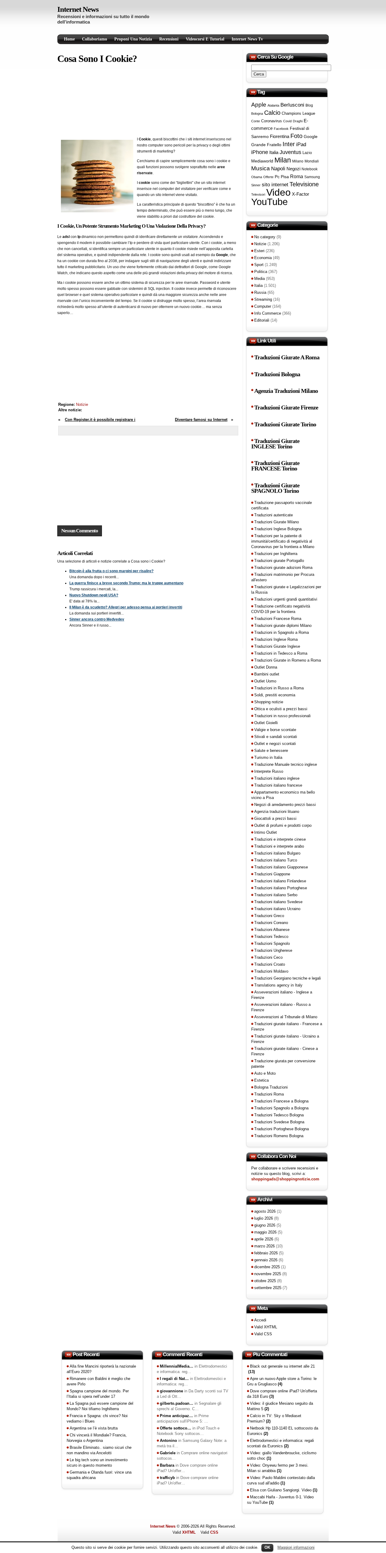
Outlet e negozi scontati (275, 743)
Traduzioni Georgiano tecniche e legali (287, 978)
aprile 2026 (263, 1239)
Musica (260, 168)
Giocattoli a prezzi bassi (275, 818)
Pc (277, 177)
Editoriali (261, 320)
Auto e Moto (265, 1073)
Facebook (281, 128)
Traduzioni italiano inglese (276, 778)
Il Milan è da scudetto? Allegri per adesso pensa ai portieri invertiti (125, 607)
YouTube (269, 202)
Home (69, 39)
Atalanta (273, 105)
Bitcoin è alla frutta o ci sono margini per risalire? (111, 571)
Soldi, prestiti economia (274, 695)
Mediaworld (262, 161)
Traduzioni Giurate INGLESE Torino (275, 444)
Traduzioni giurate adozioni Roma (283, 567)
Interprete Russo (268, 771)
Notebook (310, 169)
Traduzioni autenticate (273, 515)
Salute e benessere (271, 750)
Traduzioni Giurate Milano (276, 522)
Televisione (304, 184)
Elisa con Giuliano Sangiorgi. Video (283, 1490)
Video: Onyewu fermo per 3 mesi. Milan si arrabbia (277, 1468)
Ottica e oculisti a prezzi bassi (280, 709)
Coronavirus (271, 121)
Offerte (268, 177)
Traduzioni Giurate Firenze (286, 407)
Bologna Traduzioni (271, 1087)
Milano (297, 161)
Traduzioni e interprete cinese (280, 839)
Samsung (312, 177)
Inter (289, 144)
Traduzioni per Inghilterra (275, 553)
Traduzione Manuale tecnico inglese (285, 764)
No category (264, 237)
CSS (214, 1532)
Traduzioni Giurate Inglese (277, 646)
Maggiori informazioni (296, 1547)
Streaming (263, 299)
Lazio (307, 153)
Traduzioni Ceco (268, 957)
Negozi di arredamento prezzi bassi (285, 804)
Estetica (261, 1080)
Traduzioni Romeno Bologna (278, 1136)
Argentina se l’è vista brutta (94, 1428)
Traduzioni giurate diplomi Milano (283, 625)
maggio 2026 (265, 1232)
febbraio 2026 (266, 1253)
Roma (296, 176)
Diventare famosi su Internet (201, 419)
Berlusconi (292, 105)
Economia (263, 257)
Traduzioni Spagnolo (272, 943)
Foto (296, 136)
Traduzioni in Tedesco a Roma (280, 653)
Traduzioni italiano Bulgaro (277, 853)
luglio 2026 (263, 1218)
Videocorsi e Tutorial (205, 39)
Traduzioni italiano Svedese (278, 902)
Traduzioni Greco (269, 915)
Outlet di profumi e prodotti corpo (283, 825)
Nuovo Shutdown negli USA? (93, 595)
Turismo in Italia (268, 757)
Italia (273, 152)
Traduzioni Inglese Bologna (278, 529)
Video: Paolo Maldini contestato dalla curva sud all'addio (281, 1480)
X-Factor (300, 194)
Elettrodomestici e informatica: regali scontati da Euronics (280, 1443)
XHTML (189, 1532)
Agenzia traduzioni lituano (276, 811)
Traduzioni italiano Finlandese (280, 881)
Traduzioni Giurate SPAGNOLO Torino (275, 488)
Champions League (298, 113)
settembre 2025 (267, 1287)
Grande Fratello (266, 144)
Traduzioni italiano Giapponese (281, 867)
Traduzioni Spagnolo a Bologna (281, 1108)
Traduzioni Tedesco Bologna (279, 1115)
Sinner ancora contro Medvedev (96, 619)
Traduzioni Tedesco (271, 936)
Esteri (259, 251)
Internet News (78, 9)
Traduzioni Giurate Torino (285, 424)
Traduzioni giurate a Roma (286, 357)
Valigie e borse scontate (275, 729)
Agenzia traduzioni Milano (286, 391)
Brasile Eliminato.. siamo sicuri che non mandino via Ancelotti (99, 1450)
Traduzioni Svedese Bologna (279, 1122)
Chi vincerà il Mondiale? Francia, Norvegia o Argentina (97, 1438)
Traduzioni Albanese (272, 929)
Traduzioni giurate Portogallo (279, 560)
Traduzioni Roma (269, 1094)
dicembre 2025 (267, 1267)
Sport (259, 264)
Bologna (257, 113)
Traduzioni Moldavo (271, 971)
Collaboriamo (94, 39)
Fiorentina (279, 136)
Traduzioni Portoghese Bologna (281, 1129)
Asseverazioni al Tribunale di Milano (285, 1017)
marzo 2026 (264, 1246)
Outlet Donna (265, 667)
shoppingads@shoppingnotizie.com (285, 1179)
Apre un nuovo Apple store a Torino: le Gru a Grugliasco (282, 1381)
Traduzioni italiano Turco (275, 860)
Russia (260, 292)
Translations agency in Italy (278, 985)
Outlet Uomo (265, 681)
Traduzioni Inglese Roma (276, 639)
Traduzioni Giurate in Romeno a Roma (287, 660)
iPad (301, 144)
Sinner (256, 185)
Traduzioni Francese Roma (277, 618)
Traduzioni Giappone (272, 874)
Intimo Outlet (265, 832)
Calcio (272, 112)
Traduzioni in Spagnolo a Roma (281, 632)
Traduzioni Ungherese (273, 950)
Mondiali (312, 161)
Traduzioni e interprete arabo (279, 846)
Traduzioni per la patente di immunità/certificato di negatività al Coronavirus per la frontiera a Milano (282, 541)
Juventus (290, 152)
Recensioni (169, 39)
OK (267, 1547)
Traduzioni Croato (269, 964)
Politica (260, 271)
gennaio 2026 (265, 1260)
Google (311, 136)
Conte (255, 121)
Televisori (258, 194)
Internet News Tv (247, 39)
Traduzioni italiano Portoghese (280, 888)
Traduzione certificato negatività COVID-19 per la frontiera (280, 609)
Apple (258, 104)
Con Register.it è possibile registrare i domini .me (96, 422)
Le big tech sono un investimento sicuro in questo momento (97, 1463)
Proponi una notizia (133, 39)
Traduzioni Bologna (277, 374)
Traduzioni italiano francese (278, 785)
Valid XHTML (265, 1327)
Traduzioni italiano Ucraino (277, 908)
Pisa (285, 176)
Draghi (297, 121)
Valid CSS (263, 1334)
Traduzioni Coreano (271, 922)
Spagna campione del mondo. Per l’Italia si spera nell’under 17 (98, 1394)
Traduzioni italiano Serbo (275, 895)
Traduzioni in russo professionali (282, 716)
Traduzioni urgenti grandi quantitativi (285, 599)
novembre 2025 (267, 1274)
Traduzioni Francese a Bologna (281, 1101)
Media (259, 278)
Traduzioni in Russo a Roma (279, 688)
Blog (309, 105)
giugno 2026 (264, 1225)
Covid (287, 121)
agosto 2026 (265, 1211)
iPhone (259, 152)
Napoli (278, 169)
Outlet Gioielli (266, 722)
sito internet (275, 185)
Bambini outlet (266, 674)
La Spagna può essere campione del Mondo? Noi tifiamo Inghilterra (100, 1406)
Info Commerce (267, 313)
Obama (256, 177)
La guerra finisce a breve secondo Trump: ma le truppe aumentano (126, 583)
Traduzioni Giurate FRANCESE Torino (275, 466)
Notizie (82, 404)
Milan (282, 160)
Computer (262, 306)
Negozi (293, 168)
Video (278, 192)
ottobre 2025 (265, 1281)
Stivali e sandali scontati (275, 736)
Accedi (260, 1320)
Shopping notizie (268, 702)
